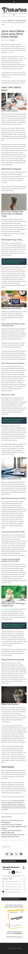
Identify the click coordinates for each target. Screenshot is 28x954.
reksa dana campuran (11, 804)
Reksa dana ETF (5, 609)
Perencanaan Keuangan (18, 800)
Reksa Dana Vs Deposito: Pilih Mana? (11, 824)
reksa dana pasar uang (16, 806)
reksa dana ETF (21, 804)
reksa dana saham (18, 807)
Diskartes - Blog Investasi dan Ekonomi (14, 9)
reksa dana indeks (5, 806)
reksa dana (11, 52)
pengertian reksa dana (13, 802)
